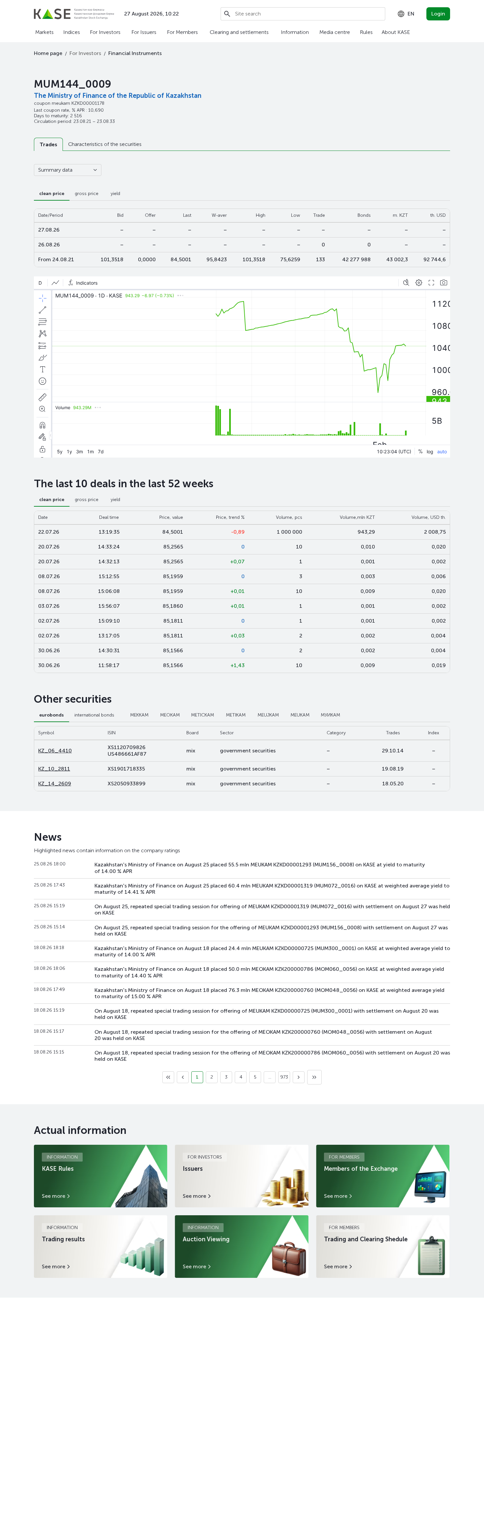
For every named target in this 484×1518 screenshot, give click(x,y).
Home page (48, 53)
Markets (44, 32)
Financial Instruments (135, 53)
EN (411, 14)
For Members (182, 32)
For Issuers (143, 32)
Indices (71, 32)
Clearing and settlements (239, 32)
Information (295, 32)
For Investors (105, 32)
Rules (366, 32)
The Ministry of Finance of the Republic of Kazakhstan (118, 95)
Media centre (334, 32)
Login (438, 14)
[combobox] (405, 13)
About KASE (396, 32)
